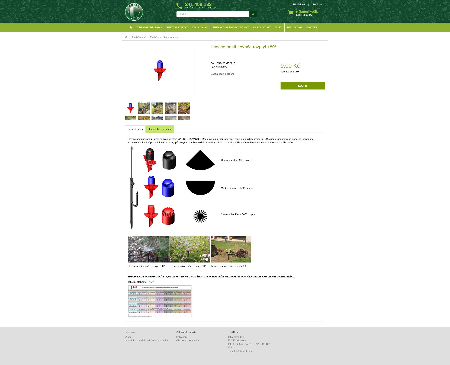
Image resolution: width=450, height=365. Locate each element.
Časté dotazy (262, 27)
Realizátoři (294, 27)
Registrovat (319, 4)
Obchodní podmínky (187, 340)
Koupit (302, 85)
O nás (128, 336)
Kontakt (311, 27)
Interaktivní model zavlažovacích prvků (146, 340)
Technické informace (160, 129)
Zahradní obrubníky (149, 27)
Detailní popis (135, 129)
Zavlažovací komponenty (164, 37)
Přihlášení (181, 336)
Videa (278, 27)
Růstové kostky (177, 27)
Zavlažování (200, 27)
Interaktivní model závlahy (231, 27)
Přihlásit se (299, 4)
